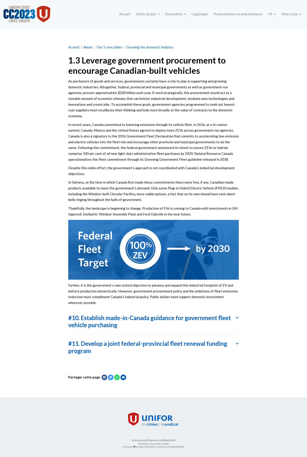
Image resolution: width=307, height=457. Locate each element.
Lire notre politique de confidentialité (154, 440)
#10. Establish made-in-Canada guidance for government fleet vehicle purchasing (149, 321)
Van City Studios (147, 446)
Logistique (200, 14)
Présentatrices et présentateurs (238, 14)
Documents (174, 14)
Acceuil (73, 47)
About (88, 47)
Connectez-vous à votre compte (153, 443)
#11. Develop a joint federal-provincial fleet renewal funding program (147, 347)
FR (270, 14)
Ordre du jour (146, 14)
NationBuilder (177, 446)
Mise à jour (290, 14)
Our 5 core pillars (109, 47)
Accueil (124, 14)
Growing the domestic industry (149, 47)
